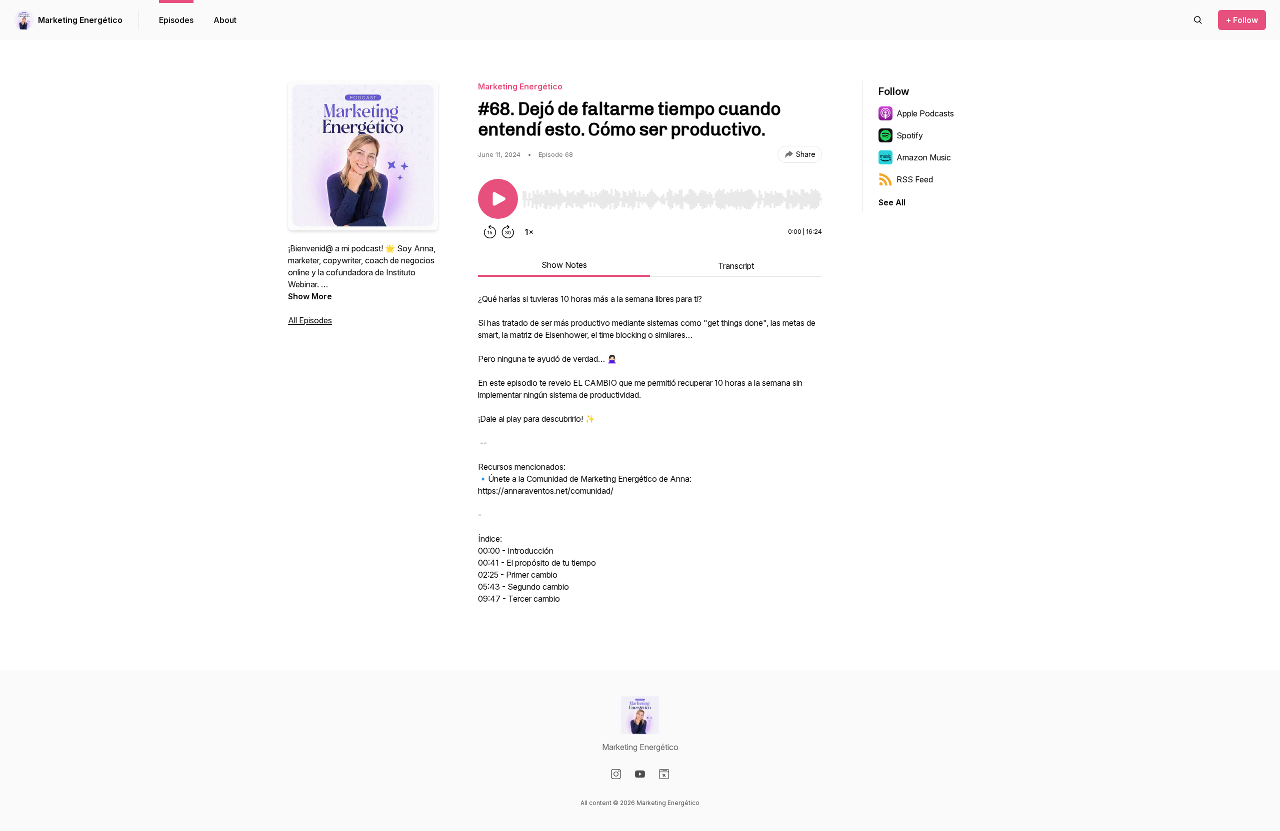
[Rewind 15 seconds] (490, 232)
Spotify (909, 135)
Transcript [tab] (736, 266)
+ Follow (1242, 20)
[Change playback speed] (529, 232)
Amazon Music (923, 157)
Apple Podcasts (925, 113)
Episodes (176, 20)
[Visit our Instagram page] (616, 774)
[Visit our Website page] (664, 774)
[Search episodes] (1198, 20)
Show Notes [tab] (564, 265)
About (225, 20)
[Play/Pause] (498, 199)
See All (892, 202)
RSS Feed (914, 179)
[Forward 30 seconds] (508, 232)
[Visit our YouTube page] (640, 774)
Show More (310, 296)
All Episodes (310, 320)
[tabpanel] (650, 454)
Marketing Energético (80, 20)
